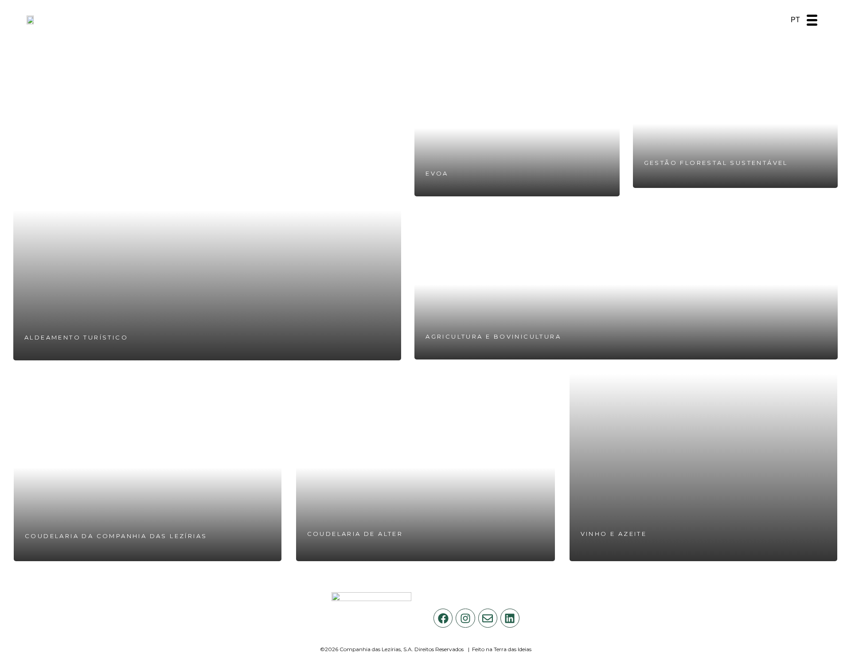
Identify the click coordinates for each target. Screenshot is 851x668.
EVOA (437, 173)
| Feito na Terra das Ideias (499, 649)
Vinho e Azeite (614, 533)
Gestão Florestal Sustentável (716, 162)
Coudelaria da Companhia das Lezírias (116, 535)
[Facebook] (443, 618)
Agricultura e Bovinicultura (493, 336)
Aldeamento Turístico (76, 337)
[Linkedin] (509, 618)
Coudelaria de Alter (355, 533)
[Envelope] (487, 618)
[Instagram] (465, 618)
